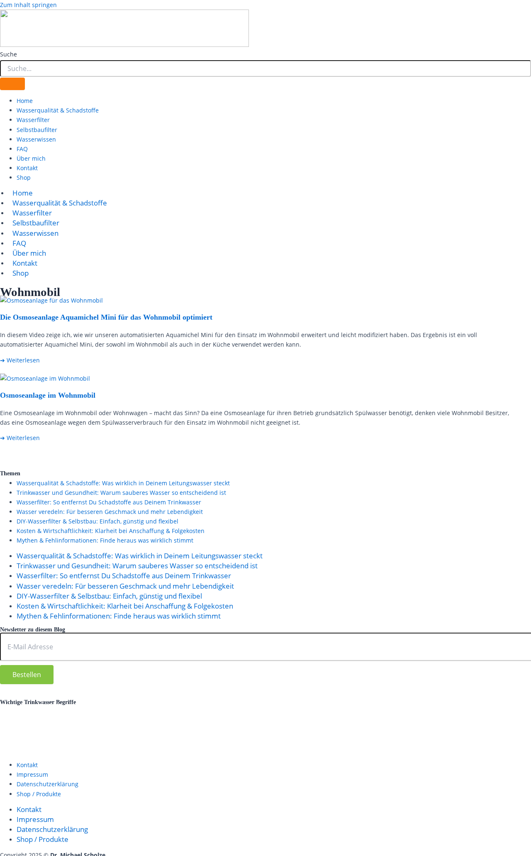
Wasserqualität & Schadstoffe (58, 110)
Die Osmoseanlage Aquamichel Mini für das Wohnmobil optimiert (106, 317)
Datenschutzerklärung (150, 696)
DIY (282, 705)
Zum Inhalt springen (28, 5)
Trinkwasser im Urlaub (485, 728)
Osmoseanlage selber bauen (374, 718)
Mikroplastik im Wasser (109, 718)
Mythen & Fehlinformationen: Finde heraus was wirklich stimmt (105, 540)
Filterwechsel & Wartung (332, 707)
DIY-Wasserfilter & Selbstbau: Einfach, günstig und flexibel (97, 521)
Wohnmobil (21, 749)
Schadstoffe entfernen (161, 728)
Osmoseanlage (279, 716)
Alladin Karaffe (27, 707)
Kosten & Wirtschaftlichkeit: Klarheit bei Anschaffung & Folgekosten (111, 531)
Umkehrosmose (128, 739)
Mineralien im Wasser (194, 717)
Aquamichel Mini (91, 706)
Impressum (32, 774)
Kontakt (27, 168)
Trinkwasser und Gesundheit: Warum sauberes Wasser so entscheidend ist (121, 492)
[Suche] (12, 84)
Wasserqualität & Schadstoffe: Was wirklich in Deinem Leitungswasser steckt (123, 483)
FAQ (22, 149)
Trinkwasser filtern (403, 728)
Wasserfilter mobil (418, 739)
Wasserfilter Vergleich (488, 739)
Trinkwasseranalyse (332, 728)
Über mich (31, 158)
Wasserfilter (33, 120)
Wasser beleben (192, 738)
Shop (24, 177)
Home (25, 101)
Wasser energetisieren (276, 738)
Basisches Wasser (159, 707)
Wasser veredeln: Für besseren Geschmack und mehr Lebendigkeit (110, 512)
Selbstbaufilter (37, 130)
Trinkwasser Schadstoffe (49, 739)
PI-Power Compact (87, 728)
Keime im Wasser (34, 718)
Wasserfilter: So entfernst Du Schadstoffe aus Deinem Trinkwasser (109, 502)
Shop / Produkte (39, 794)
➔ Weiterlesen (20, 360)
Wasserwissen (36, 139)
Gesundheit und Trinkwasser (439, 705)
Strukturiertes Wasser (249, 728)
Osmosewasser (462, 717)
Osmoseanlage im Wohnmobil (47, 395)
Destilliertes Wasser (231, 707)
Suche (8, 54)
